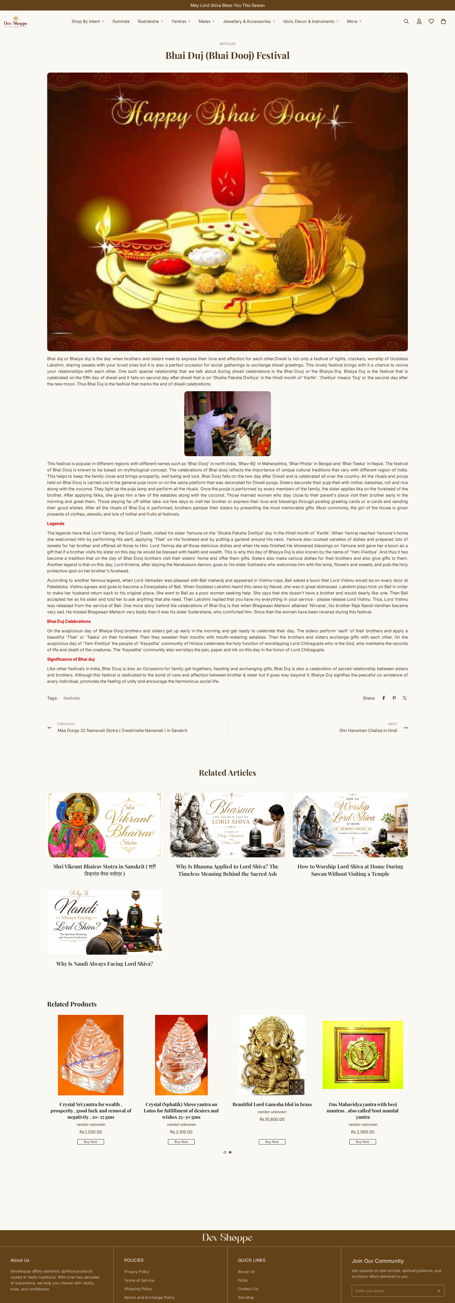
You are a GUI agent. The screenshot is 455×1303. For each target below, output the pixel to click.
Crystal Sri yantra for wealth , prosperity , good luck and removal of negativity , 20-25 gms (91, 1110)
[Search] (406, 21)
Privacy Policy (137, 1271)
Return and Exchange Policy (149, 1297)
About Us (246, 1271)
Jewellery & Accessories (247, 21)
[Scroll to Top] (445, 1274)
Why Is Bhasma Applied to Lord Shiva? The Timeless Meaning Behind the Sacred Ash (227, 870)
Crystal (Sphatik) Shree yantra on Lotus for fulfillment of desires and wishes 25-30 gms (181, 1110)
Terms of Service (139, 1280)
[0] (443, 21)
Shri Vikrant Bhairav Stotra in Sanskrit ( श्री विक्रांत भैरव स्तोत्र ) (104, 870)
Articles (227, 44)
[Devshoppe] (16, 21)
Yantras (178, 21)
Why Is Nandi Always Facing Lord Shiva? (104, 963)
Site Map (246, 1297)
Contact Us (248, 1288)
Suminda (121, 21)
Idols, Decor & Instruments (308, 21)
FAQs (243, 1280)
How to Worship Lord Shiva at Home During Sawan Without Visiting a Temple (350, 870)
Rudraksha (148, 21)
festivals (71, 698)
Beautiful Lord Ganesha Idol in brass (272, 1104)
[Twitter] (405, 698)
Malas (204, 21)
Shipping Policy (138, 1288)
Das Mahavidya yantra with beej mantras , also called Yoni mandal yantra (363, 1110)
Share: (369, 698)
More (352, 21)
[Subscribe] (438, 1291)
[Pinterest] (394, 698)
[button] (224, 1152)
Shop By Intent (86, 21)
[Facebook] (383, 698)
